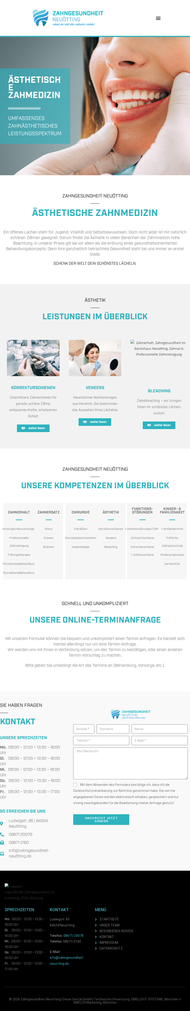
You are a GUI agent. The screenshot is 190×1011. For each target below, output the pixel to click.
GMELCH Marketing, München (95, 1002)
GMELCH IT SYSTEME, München (154, 999)
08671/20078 (73, 935)
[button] (158, 18)
